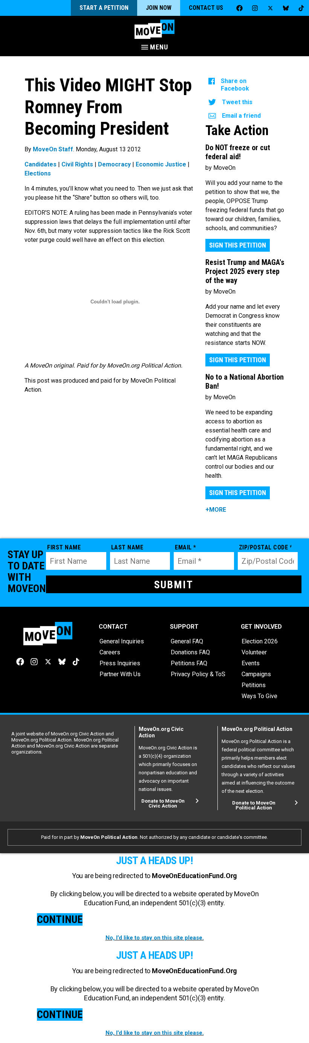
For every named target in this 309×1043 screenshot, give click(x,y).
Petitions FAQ (189, 663)
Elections (37, 173)
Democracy (114, 164)
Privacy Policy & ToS (198, 674)
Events (251, 663)
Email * (185, 547)
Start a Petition (104, 7)
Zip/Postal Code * (265, 547)
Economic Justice (161, 164)
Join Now (158, 7)
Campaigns (256, 674)
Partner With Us (120, 674)
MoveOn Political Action (109, 837)
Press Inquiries (119, 663)
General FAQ (187, 641)
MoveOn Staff (53, 149)
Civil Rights (77, 164)
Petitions (254, 685)
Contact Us (206, 7)
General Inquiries (121, 641)
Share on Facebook (235, 84)
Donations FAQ (190, 652)
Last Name (127, 547)
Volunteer (254, 652)
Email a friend (241, 115)
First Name (64, 547)
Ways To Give (259, 696)
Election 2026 (260, 641)
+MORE (215, 509)
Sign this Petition (237, 245)
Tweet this (237, 102)
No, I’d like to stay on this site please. (155, 937)
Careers (109, 652)
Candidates (40, 164)
